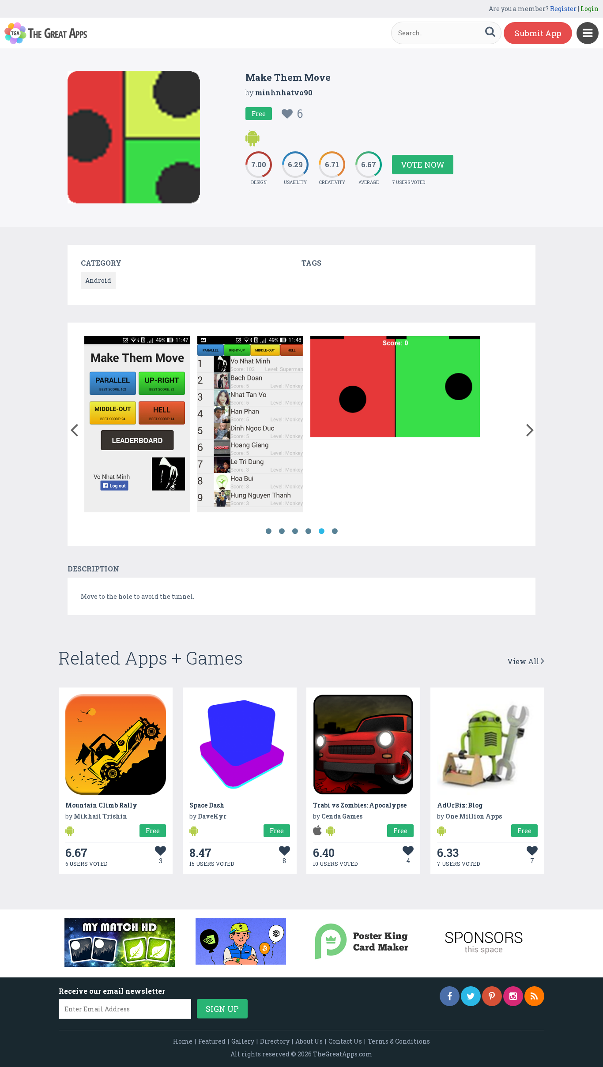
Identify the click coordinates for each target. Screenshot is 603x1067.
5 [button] (321, 531)
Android (98, 280)
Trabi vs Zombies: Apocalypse (360, 805)
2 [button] (281, 531)
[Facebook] (450, 996)
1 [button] (268, 531)
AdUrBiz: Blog (459, 805)
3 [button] (294, 531)
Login (589, 8)
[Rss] (534, 996)
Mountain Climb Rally (101, 805)
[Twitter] (471, 996)
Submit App (538, 33)
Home (182, 1041)
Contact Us (345, 1041)
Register (563, 8)
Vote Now (423, 164)
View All (524, 661)
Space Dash (206, 805)
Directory (275, 1041)
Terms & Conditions (399, 1041)
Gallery (242, 1041)
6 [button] (334, 531)
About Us (309, 1041)
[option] (137, 425)
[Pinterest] (492, 996)
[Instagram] (513, 996)
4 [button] (308, 531)
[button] (73, 428)
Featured (212, 1041)
